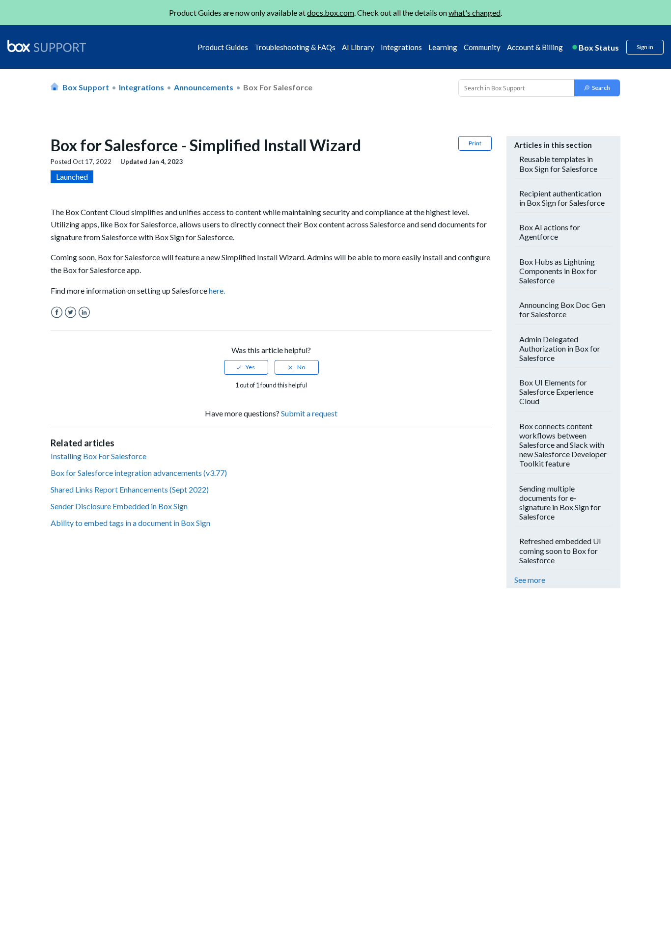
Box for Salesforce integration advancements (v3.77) (139, 472)
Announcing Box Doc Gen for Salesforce (562, 309)
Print (475, 143)
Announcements (203, 87)
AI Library (358, 47)
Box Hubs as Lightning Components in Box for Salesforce (558, 271)
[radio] (246, 367)
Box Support (85, 87)
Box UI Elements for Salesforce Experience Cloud (556, 392)
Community (482, 47)
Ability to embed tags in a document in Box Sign (130, 522)
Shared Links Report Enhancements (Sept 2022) (130, 489)
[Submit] (597, 88)
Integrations (401, 47)
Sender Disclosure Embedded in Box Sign (119, 506)
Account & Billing (535, 47)
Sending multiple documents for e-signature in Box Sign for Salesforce (560, 503)
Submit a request (309, 413)
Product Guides (222, 47)
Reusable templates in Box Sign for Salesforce (558, 163)
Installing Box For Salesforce (98, 456)
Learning (442, 47)
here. (217, 290)
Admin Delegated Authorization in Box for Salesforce (559, 348)
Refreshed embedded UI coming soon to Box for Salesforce (560, 550)
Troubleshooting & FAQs (295, 47)
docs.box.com (330, 12)
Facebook (57, 312)
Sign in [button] (645, 47)
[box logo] (46, 46)
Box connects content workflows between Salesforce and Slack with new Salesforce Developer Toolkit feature (563, 444)
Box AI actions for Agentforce (549, 231)
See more (529, 579)
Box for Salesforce (277, 87)
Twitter (70, 312)
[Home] (46, 47)
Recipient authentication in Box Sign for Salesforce (562, 198)
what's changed (474, 12)
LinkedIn (84, 312)
